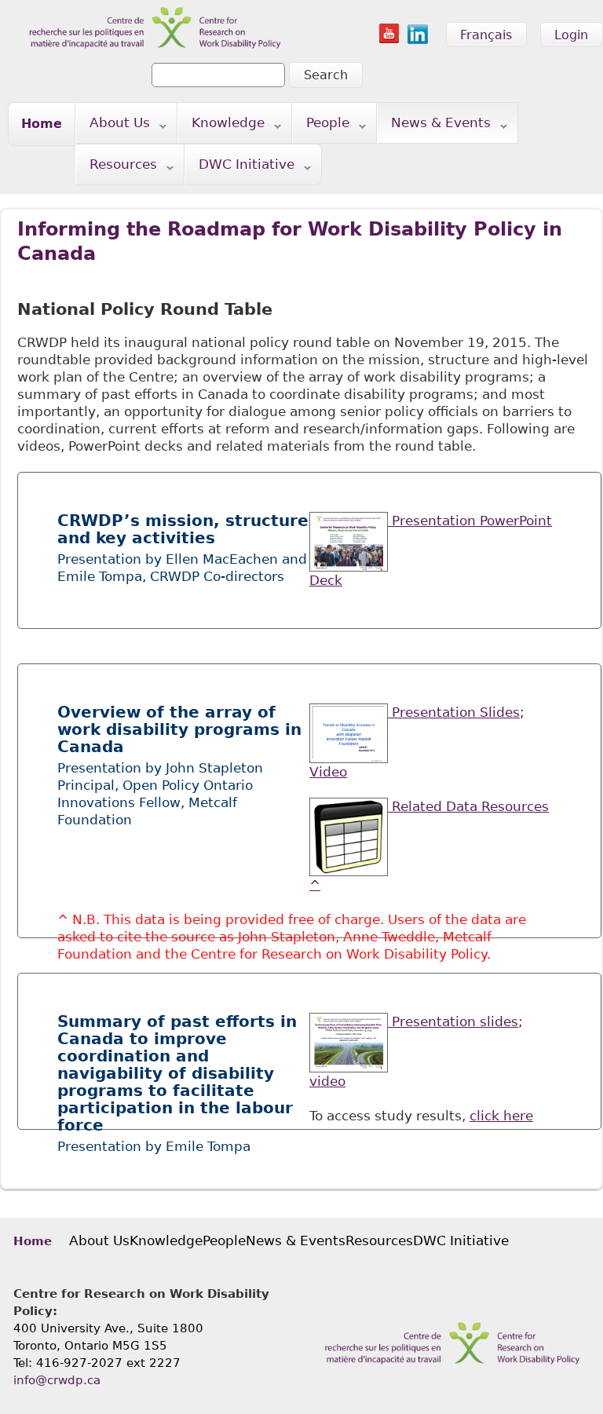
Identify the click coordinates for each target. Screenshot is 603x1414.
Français (486, 34)
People (321, 126)
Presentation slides (453, 1021)
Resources (116, 167)
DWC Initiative (239, 167)
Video (328, 772)
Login (571, 34)
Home (41, 123)
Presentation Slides (454, 712)
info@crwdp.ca (56, 1380)
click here (501, 1116)
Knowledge (221, 126)
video (327, 1081)
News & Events (434, 126)
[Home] (145, 8)
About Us (113, 126)
